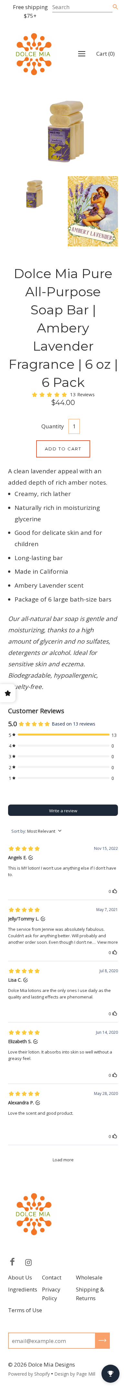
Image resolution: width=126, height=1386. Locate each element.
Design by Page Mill (74, 1374)
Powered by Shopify (29, 1374)
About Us (20, 1277)
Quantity (52, 426)
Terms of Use (25, 1310)
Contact (51, 1277)
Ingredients (22, 1289)
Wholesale (89, 1277)
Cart (105, 53)
